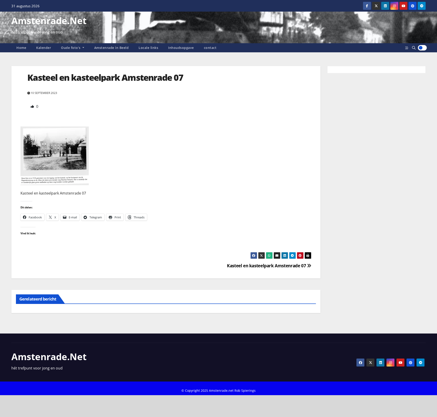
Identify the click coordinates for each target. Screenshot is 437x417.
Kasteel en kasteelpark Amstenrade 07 (267, 266)
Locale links (148, 47)
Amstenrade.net (48, 20)
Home (21, 47)
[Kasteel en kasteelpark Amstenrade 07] (54, 155)
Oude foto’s (71, 47)
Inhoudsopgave (181, 47)
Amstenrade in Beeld (111, 47)
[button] (414, 47)
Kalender (43, 47)
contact (210, 47)
